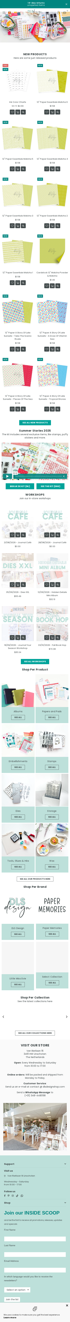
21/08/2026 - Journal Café (17, 542)
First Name (9, 1229)
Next (66, 1016)
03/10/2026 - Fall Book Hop (52, 645)
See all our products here (35, 879)
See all (18, 717)
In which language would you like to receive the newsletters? (28, 1278)
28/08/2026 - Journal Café (52, 542)
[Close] (67, 1305)
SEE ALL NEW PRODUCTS (35, 422)
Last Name (9, 1245)
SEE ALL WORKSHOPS (35, 661)
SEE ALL (52, 717)
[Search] (10, 12)
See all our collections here (35, 1033)
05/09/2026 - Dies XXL (17, 592)
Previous (3, 1016)
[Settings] (58, 12)
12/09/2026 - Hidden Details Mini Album (52, 594)
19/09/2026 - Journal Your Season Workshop (17, 647)
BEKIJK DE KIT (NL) (20, 486)
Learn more (10, 1317)
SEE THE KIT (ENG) (50, 486)
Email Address (11, 1261)
